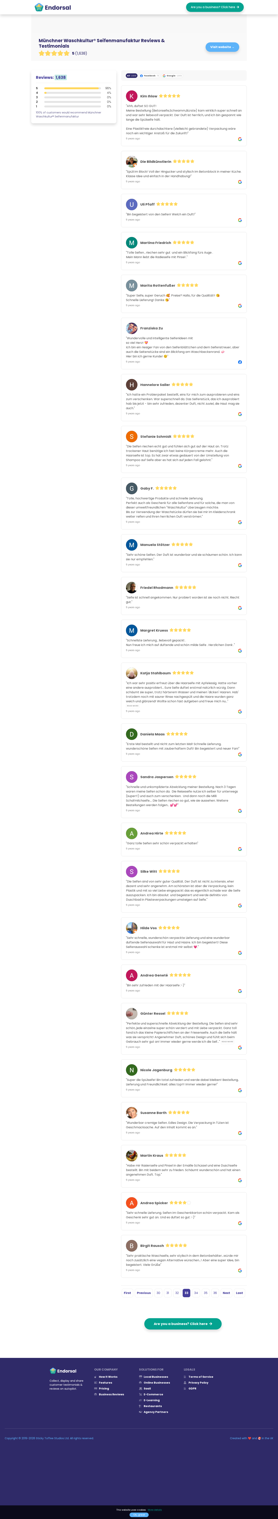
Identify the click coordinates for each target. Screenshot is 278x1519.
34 (196, 1293)
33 (186, 1293)
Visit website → (222, 47)
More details (155, 1509)
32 (177, 1293)
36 (215, 1293)
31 (167, 1293)
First (127, 1293)
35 (205, 1293)
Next (226, 1293)
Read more (132, 706)
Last (239, 1293)
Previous (144, 1293)
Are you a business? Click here (214, 7)
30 (158, 1293)
